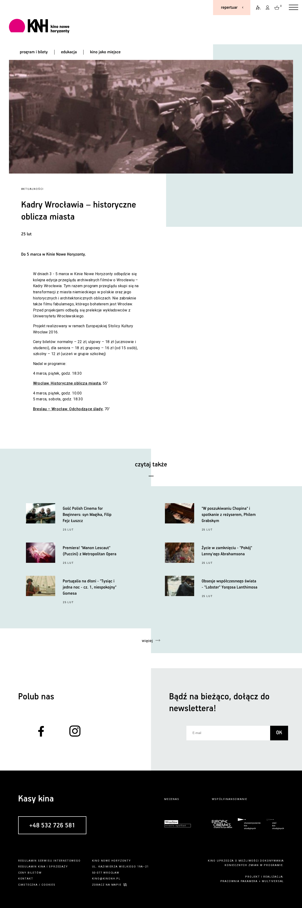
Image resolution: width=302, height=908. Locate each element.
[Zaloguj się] (268, 7)
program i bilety (34, 52)
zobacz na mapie (107, 884)
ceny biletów (30, 872)
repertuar (229, 7)
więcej (147, 641)
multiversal (273, 881)
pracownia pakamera (239, 881)
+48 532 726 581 (52, 825)
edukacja (69, 52)
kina (42, 866)
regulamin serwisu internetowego (49, 860)
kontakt (25, 878)
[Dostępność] (256, 7)
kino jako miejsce (105, 52)
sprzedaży (58, 866)
